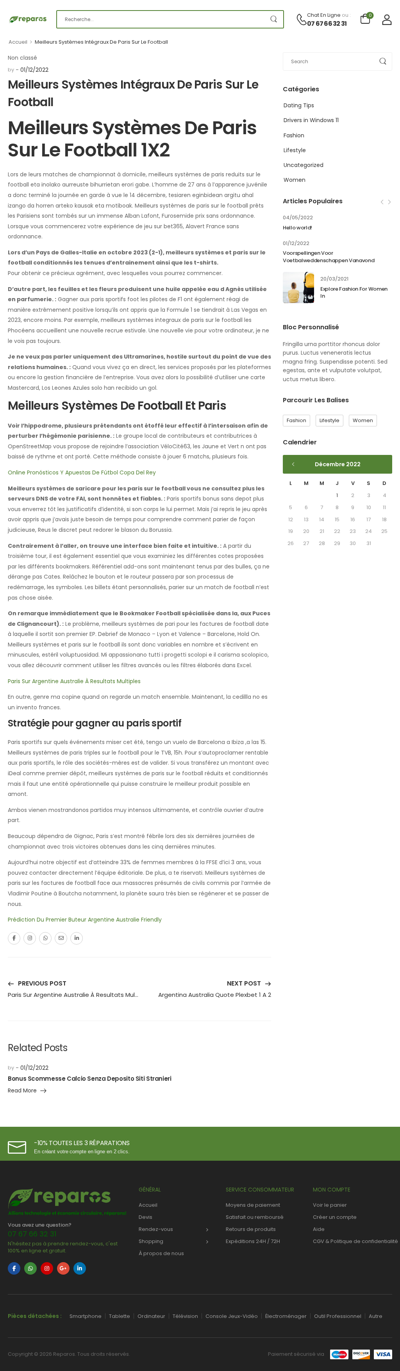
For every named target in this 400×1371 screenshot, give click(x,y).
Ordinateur (151, 1316)
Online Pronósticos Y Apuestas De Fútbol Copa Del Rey (82, 472)
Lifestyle (295, 150)
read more (22, 1091)
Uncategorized (303, 165)
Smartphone (86, 1316)
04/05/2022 (298, 217)
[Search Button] (273, 19)
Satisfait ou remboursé (255, 1217)
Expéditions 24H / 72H (253, 1241)
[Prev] (383, 201)
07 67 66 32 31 (326, 24)
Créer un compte (335, 1217)
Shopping (151, 1241)
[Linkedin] (76, 938)
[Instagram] (29, 938)
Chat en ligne (324, 15)
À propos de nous (161, 1253)
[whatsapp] (30, 1268)
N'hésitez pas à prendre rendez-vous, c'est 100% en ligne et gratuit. (63, 1247)
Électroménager (286, 1316)
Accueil (18, 42)
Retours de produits (251, 1229)
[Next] (389, 201)
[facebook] (14, 1268)
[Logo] (26, 19)
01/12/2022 (296, 243)
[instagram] (47, 1268)
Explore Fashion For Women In (354, 292)
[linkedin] (79, 1268)
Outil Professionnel (337, 1316)
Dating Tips (299, 105)
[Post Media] (298, 287)
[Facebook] (14, 938)
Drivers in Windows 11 (311, 120)
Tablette (119, 1316)
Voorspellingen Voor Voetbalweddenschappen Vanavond (328, 256)
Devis (145, 1217)
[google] (63, 1268)
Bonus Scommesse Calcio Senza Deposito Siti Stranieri (89, 1078)
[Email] (61, 938)
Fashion (294, 135)
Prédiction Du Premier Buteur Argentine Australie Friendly (85, 919)
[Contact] (301, 19)
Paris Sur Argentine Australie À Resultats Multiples (74, 681)
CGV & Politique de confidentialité (352, 1241)
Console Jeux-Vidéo (231, 1316)
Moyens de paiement (253, 1205)
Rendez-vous (156, 1229)
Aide (319, 1229)
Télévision (185, 1316)
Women (294, 180)
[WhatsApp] (45, 938)
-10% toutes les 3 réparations (81, 1142)
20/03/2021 (334, 278)
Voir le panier (330, 1205)
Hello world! (297, 227)
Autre (375, 1316)
